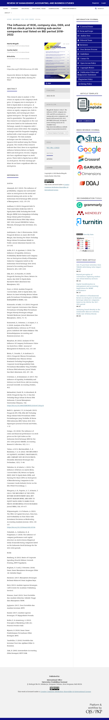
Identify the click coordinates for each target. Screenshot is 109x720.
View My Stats (88, 234)
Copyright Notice (87, 68)
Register (95, 3)
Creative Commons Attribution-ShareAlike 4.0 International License (56, 187)
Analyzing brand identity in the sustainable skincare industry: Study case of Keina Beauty (88, 311)
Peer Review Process (88, 49)
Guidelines (84, 54)
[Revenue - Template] (89, 112)
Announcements (69, 8)
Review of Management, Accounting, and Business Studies (40, 3)
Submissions (54, 8)
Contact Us (84, 58)
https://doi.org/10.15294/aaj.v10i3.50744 (21, 527)
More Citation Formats (56, 133)
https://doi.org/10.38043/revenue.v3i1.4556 (22, 69)
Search (100, 8)
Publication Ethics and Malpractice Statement (88, 73)
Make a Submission (86, 121)
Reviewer (84, 45)
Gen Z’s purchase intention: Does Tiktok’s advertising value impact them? (88, 267)
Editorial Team (38, 8)
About (8, 13)
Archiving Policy (84, 84)
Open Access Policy (88, 63)
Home (5, 8)
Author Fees (85, 36)
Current (14, 8)
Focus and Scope (86, 31)
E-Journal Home (86, 26)
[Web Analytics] (79, 234)
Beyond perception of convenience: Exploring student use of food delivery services (88, 276)
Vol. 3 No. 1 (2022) (27, 19)
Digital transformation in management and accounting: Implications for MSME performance (87, 287)
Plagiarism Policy (85, 79)
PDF (49, 83)
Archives (25, 8)
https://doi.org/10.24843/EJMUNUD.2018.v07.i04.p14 (25, 405)
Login (103, 3)
